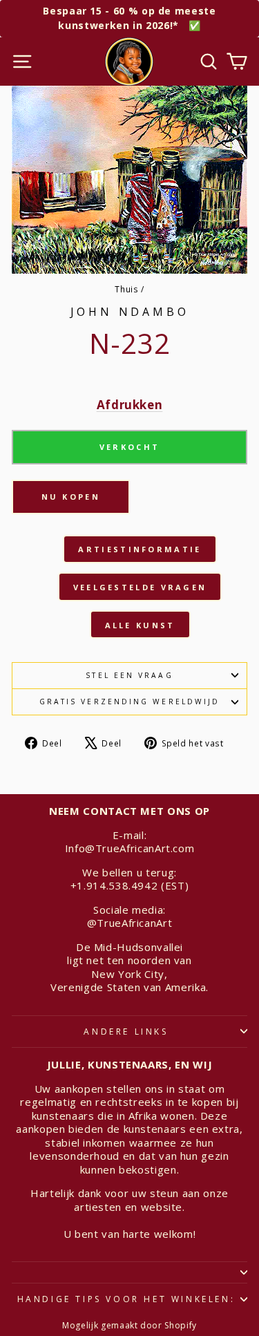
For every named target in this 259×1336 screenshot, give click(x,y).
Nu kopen (70, 496)
